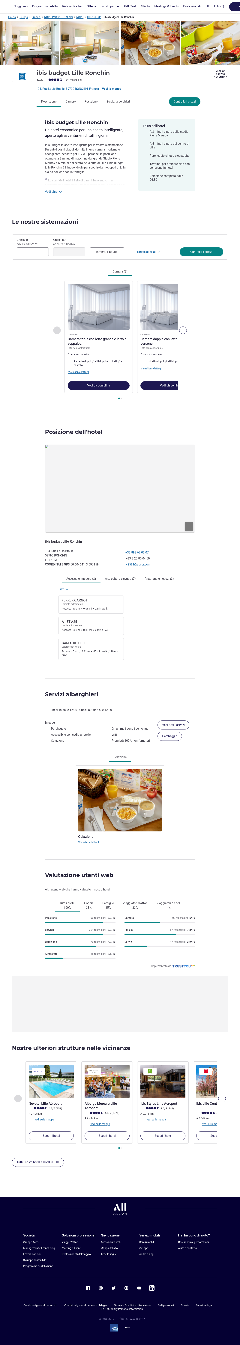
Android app (146, 1254)
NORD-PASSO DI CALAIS (58, 17)
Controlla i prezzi (185, 101)
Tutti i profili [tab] (67, 905)
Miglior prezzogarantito (220, 74)
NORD (79, 17)
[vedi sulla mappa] (120, 489)
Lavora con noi (31, 1254)
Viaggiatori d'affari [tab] (135, 905)
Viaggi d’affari (70, 1242)
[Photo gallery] (120, 43)
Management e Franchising (39, 1248)
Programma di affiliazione (38, 1266)
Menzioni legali (204, 1305)
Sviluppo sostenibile (34, 1260)
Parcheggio (169, 736)
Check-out (64, 242)
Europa (24, 17)
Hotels (12, 17)
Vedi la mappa (111, 89)
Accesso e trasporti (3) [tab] (81, 578)
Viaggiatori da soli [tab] (169, 905)
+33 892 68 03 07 (137, 552)
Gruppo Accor (31, 1242)
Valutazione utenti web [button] (79, 875)
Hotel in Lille (94, 17)
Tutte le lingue (109, 1254)
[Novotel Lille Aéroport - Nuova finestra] (51, 1081)
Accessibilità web (111, 1242)
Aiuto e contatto (187, 1248)
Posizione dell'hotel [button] (73, 431)
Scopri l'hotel (51, 1136)
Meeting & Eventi (71, 1248)
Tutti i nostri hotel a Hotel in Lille (38, 1162)
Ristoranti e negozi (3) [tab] (159, 578)
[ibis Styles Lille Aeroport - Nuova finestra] (162, 1081)
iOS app (143, 1248)
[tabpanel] (120, 340)
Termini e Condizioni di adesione (132, 1305)
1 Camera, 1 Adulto (105, 252)
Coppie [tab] (88, 905)
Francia (36, 17)
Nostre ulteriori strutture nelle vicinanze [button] (71, 1048)
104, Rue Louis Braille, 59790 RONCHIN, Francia (68, 89)
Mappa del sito (109, 1248)
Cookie (185, 1305)
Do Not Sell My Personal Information (122, 1309)
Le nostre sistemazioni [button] (45, 221)
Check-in (27, 242)
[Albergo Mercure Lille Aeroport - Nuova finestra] (107, 1081)
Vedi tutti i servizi (173, 725)
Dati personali (166, 1305)
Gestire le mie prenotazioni (193, 1242)
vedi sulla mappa (44, 1119)
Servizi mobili (146, 1242)
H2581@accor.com (138, 564)
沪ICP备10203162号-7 (132, 1318)
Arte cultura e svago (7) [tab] (120, 578)
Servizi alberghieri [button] (71, 694)
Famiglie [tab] (108, 905)
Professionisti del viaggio (76, 1254)
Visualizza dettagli (88, 842)
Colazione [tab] (120, 757)
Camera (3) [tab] (120, 271)
